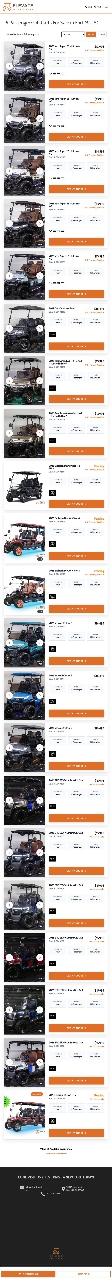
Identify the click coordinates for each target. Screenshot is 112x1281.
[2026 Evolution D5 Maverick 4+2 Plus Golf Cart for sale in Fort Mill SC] (24, 485)
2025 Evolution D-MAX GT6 (62, 1095)
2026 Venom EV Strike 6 (60, 623)
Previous (9, 66)
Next (39, 66)
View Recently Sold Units (56, 1153)
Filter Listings (30, 1274)
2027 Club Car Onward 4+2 (62, 308)
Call (89, 6)
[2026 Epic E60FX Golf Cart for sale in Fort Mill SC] (24, 800)
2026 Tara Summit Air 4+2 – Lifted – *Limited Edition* (65, 362)
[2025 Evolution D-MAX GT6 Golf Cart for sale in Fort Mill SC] (24, 1114)
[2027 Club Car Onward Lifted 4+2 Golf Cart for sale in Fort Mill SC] (24, 328)
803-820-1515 (53, 1193)
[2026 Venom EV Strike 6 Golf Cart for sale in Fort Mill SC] (24, 642)
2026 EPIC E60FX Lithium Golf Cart (66, 780)
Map (98, 6)
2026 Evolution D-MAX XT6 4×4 (64, 518)
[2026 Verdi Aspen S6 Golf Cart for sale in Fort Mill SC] (24, 66)
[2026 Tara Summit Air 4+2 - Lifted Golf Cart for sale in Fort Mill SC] (24, 380)
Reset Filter (84, 1274)
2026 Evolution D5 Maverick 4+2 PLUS (64, 467)
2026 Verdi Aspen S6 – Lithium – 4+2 (64, 47)
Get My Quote (75, 84)
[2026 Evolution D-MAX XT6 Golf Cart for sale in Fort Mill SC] (24, 538)
